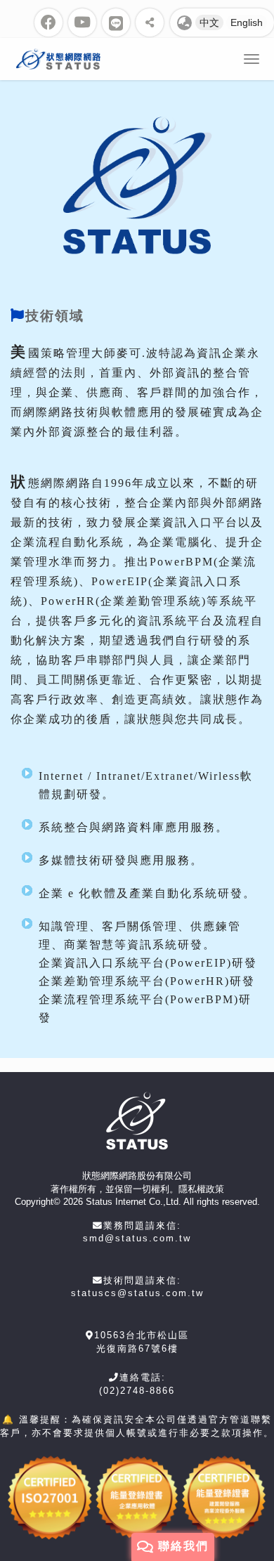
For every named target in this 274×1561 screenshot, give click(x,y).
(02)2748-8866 (137, 1390)
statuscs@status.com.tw (137, 1293)
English (246, 22)
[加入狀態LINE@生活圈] (116, 22)
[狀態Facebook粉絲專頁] (48, 22)
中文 (209, 22)
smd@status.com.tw (137, 1238)
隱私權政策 (201, 1189)
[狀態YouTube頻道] (82, 22)
